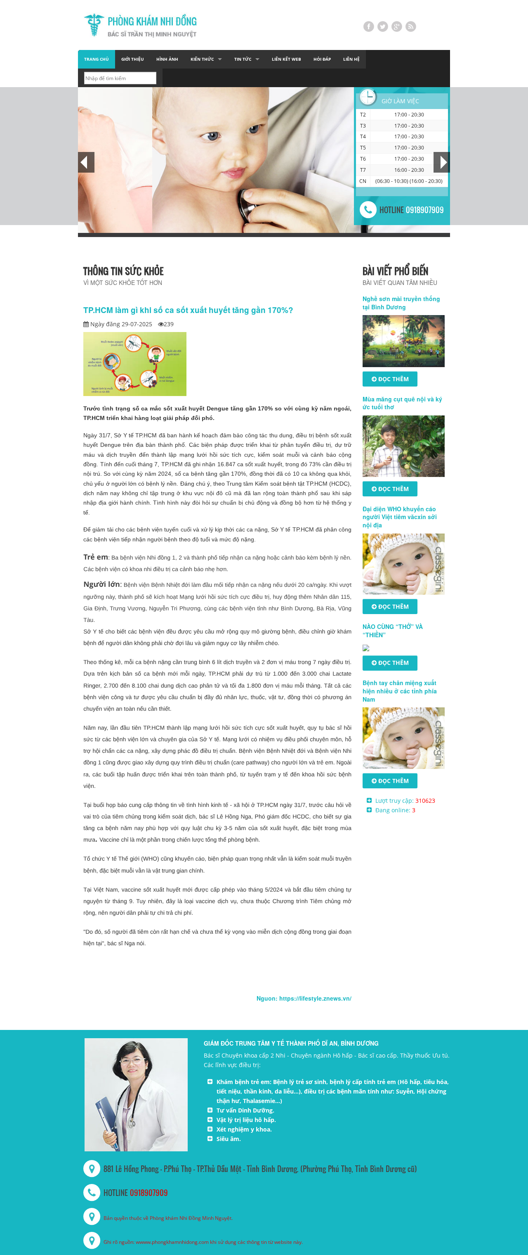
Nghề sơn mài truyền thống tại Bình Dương (401, 302)
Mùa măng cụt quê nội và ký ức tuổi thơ (402, 403)
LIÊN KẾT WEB (286, 59)
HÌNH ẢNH (167, 59)
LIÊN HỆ (351, 59)
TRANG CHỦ (96, 59)
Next (444, 162)
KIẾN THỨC (202, 59)
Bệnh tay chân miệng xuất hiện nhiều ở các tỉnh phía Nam (400, 691)
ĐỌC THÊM (393, 379)
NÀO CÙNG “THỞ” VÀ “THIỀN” (393, 630)
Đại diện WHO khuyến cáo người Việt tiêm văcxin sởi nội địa (400, 517)
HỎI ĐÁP (322, 59)
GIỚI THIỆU (132, 59)
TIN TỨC (242, 59)
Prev (84, 162)
